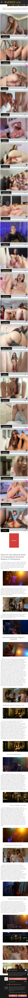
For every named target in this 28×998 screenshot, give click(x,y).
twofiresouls (5, 218)
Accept (22, 995)
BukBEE (4, 8)
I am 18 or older (18, 978)
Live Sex (26, 5)
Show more (14, 540)
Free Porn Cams (10, 5)
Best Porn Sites (21, 5)
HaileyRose (5, 36)
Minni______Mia (6, 348)
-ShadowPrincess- (7, 478)
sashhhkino (5, 166)
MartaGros (5, 400)
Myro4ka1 (5, 530)
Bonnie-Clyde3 (6, 192)
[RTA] (25, 981)
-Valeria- (4, 374)
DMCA (19, 992)
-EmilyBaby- (5, 62)
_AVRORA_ (5, 244)
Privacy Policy (12, 992)
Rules (16, 992)
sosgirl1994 (5, 322)
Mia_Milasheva (6, 504)
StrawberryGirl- (6, 270)
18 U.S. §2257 (23, 992)
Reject (13, 995)
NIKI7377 (5, 140)
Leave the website (12, 981)
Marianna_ (5, 452)
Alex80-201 (5, 114)
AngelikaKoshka (6, 426)
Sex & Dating (16, 5)
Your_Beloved (6, 296)
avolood (4, 88)
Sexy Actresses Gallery (12, 8)
